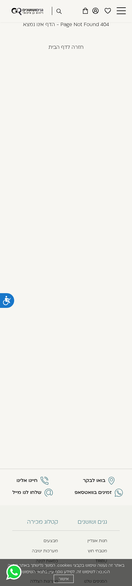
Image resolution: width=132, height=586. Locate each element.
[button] (120, 10)
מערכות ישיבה (45, 550)
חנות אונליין (97, 540)
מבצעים (51, 540)
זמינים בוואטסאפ (93, 492)
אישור (64, 578)
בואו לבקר (94, 480)
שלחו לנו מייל (26, 492)
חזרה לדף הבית (66, 47)
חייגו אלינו (27, 480)
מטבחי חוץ (97, 550)
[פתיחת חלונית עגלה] (85, 11)
